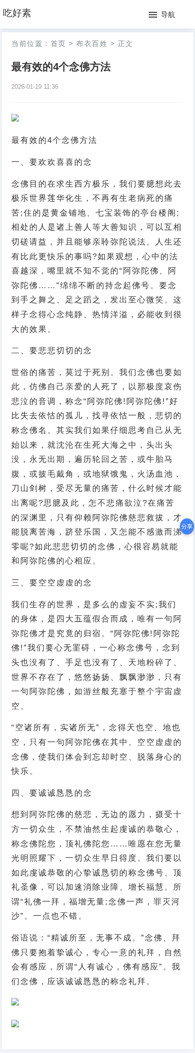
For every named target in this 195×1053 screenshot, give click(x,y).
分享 (187, 526)
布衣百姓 (91, 43)
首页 (58, 43)
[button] (162, 15)
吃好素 (17, 13)
